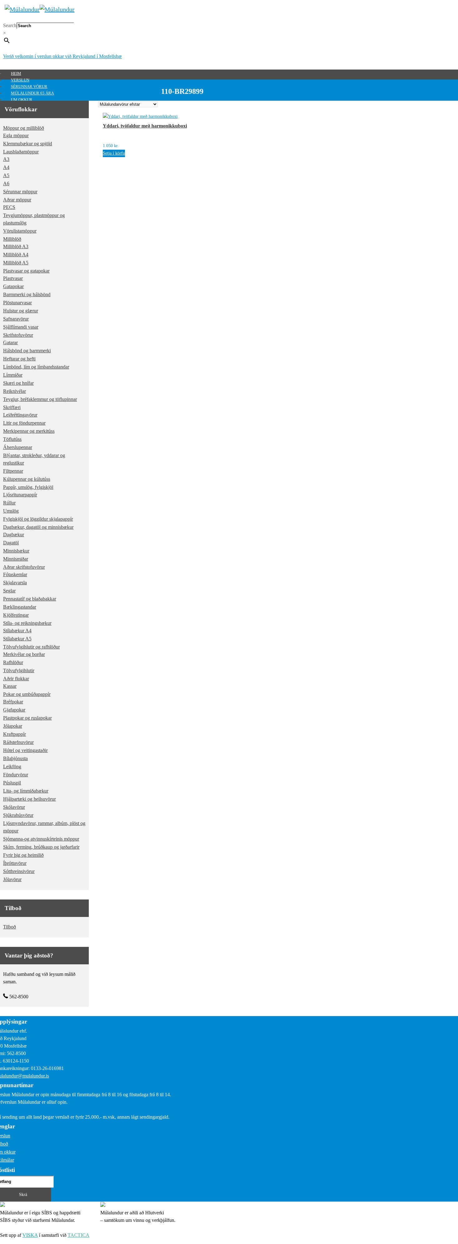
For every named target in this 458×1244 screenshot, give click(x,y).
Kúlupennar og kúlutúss (26, 479)
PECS (9, 207)
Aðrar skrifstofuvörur (24, 567)
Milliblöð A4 (15, 254)
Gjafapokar (14, 709)
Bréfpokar (13, 701)
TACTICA (78, 1235)
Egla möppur (16, 135)
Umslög (11, 511)
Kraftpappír (14, 734)
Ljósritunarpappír (20, 494)
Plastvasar (13, 278)
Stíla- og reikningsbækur (27, 623)
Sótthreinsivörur (19, 871)
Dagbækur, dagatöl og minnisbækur (38, 527)
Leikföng (12, 766)
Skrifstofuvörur (18, 335)
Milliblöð (12, 239)
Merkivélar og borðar (24, 654)
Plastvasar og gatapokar (26, 270)
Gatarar (10, 342)
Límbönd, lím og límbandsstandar (36, 366)
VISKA (30, 1235)
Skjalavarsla (15, 582)
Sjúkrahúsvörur (18, 815)
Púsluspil (12, 782)
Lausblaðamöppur (21, 151)
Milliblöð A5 (15, 262)
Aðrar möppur (17, 199)
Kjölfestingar (16, 615)
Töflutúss (12, 439)
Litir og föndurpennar (24, 423)
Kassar (10, 686)
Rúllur (9, 502)
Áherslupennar (17, 447)
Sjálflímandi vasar (20, 327)
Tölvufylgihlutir (18, 670)
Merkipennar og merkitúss (29, 431)
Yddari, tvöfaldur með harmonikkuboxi (145, 126)
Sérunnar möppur (20, 191)
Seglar (9, 590)
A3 (6, 159)
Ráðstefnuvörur (18, 742)
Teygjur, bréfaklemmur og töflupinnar (40, 399)
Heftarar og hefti (19, 358)
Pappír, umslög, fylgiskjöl (28, 487)
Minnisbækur (16, 550)
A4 (6, 167)
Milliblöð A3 (15, 246)
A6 (6, 183)
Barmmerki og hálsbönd (26, 294)
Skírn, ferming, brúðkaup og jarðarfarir (41, 847)
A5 (6, 175)
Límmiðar (12, 375)
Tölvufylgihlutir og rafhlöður (31, 646)
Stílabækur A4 (17, 630)
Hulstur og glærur (20, 310)
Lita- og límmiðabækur (25, 790)
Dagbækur (13, 534)
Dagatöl (11, 542)
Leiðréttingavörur (20, 414)
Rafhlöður (13, 662)
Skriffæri (12, 407)
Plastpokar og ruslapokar (27, 718)
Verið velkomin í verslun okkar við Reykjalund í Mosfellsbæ (62, 56)
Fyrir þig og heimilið (23, 855)
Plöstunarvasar (17, 302)
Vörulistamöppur (19, 231)
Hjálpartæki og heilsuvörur (29, 799)
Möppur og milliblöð (23, 128)
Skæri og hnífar (18, 383)
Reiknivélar (14, 391)
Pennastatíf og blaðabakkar (29, 598)
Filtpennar (13, 471)
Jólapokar (12, 726)
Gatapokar (13, 286)
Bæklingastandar (19, 607)
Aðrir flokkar (16, 678)
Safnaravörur (16, 318)
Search (10, 25)
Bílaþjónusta (15, 758)
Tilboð (9, 926)
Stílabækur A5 (17, 638)
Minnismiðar (15, 559)
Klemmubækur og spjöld (27, 143)
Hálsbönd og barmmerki (27, 350)
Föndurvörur (15, 774)
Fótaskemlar (15, 574)
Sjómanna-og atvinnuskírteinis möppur (41, 838)
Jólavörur (12, 879)
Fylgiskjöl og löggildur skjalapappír (38, 519)
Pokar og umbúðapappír (26, 694)
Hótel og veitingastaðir (25, 750)
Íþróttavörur (14, 863)
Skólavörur (14, 807)
